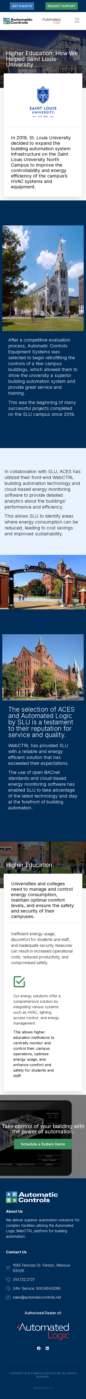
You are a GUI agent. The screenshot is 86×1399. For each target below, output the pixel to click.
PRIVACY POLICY (43, 1388)
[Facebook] (38, 1348)
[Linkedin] (47, 1348)
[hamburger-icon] (77, 21)
